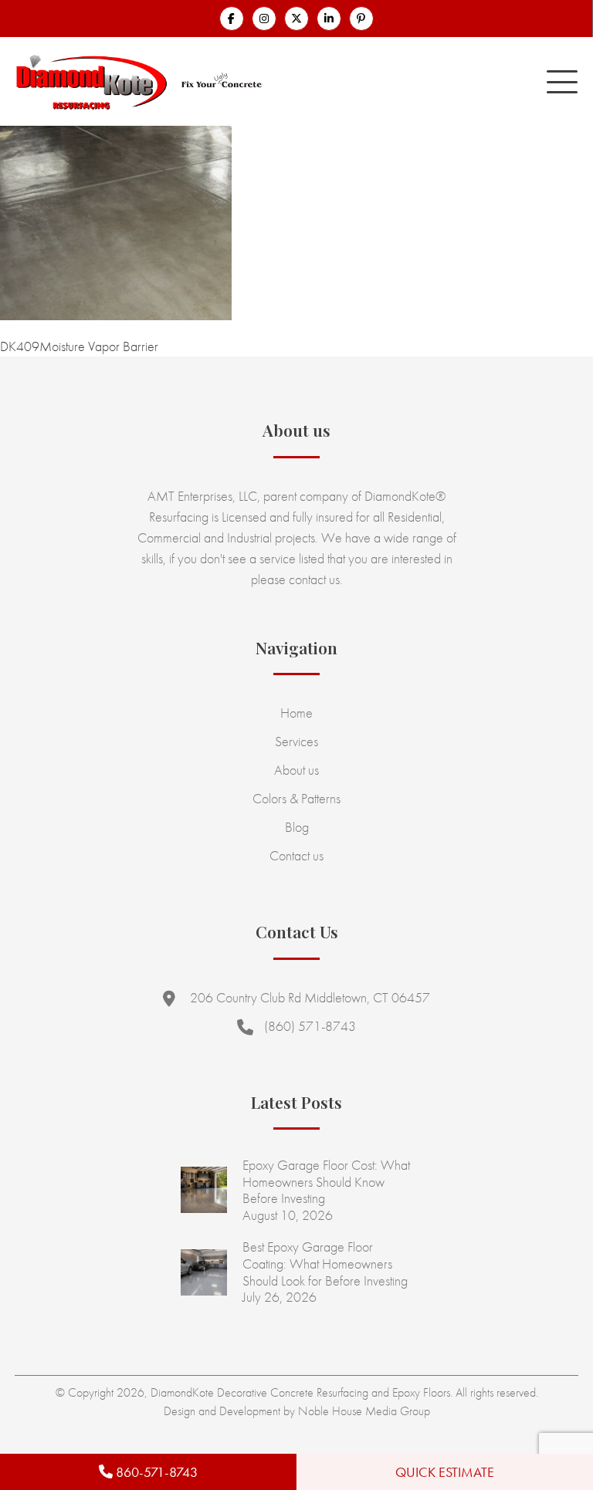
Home (296, 712)
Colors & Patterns (296, 798)
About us (296, 770)
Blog (297, 827)
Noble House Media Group (364, 1411)
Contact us (296, 855)
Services (296, 741)
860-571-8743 (155, 1472)
